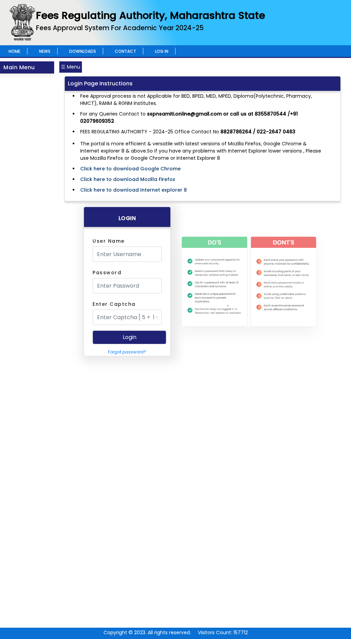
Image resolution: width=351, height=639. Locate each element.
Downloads (82, 51)
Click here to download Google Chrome (130, 168)
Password (107, 272)
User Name (109, 241)
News (44, 51)
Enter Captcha (114, 304)
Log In (161, 51)
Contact (125, 51)
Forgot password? (127, 352)
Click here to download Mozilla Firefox (127, 179)
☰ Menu (70, 66)
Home (14, 51)
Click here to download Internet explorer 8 (133, 189)
